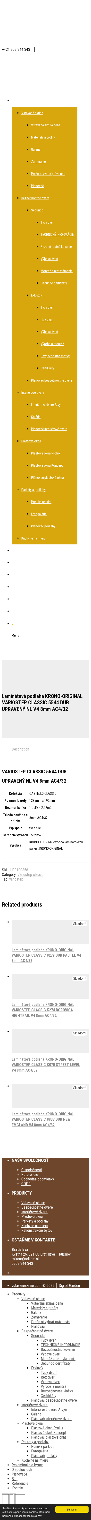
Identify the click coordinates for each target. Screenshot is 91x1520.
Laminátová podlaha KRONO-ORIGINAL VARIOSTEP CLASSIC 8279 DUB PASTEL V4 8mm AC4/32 (46, 955)
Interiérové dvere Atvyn (49, 1409)
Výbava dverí (50, 1354)
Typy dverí (49, 1340)
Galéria (36, 1414)
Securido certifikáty (56, 1363)
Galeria (36, 1312)
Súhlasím (72, 1509)
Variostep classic (30, 874)
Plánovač (38, 1326)
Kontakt (17, 1488)
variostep (16, 879)
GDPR (26, 1183)
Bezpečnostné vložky (57, 1391)
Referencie (29, 1174)
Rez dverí (48, 1377)
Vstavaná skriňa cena (47, 1303)
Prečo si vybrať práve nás (50, 1321)
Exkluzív (37, 1368)
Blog (15, 1478)
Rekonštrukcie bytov (36, 1230)
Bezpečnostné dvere (37, 1207)
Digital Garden (69, 1285)
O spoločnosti (31, 1170)
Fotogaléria (39, 1451)
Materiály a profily (44, 1308)
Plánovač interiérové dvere (51, 1418)
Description (20, 749)
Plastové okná (32, 1216)
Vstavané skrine (33, 1202)
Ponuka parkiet (42, 1446)
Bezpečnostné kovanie (58, 1349)
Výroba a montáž (53, 1386)
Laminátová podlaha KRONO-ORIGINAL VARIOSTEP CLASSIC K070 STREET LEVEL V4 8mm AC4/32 (46, 1065)
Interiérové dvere (34, 1212)
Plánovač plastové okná (48, 1437)
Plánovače (19, 1474)
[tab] (50, 749)
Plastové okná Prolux (47, 1428)
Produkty (18, 1294)
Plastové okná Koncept (48, 1432)
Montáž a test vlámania (58, 1358)
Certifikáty (48, 1395)
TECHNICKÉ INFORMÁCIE (60, 1345)
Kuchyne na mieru (34, 1225)
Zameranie (39, 1317)
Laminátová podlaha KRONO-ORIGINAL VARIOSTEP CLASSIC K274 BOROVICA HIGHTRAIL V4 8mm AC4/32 (43, 1010)
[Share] (19, 1499)
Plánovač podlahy (44, 1455)
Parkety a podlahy (35, 1221)
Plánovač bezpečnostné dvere (54, 1400)
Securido (38, 1335)
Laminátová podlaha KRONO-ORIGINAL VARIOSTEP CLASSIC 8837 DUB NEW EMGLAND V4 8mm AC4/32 (43, 1119)
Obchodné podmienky (37, 1179)
